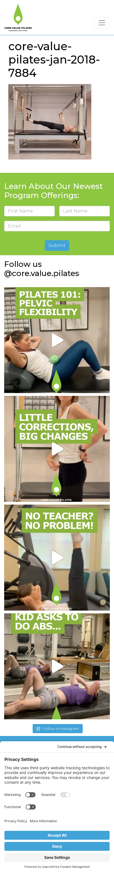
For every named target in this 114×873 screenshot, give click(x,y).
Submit (57, 245)
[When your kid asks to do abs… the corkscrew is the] (57, 666)
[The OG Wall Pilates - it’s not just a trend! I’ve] (57, 558)
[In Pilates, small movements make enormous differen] (57, 449)
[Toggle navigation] (102, 22)
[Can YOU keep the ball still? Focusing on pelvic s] (57, 340)
